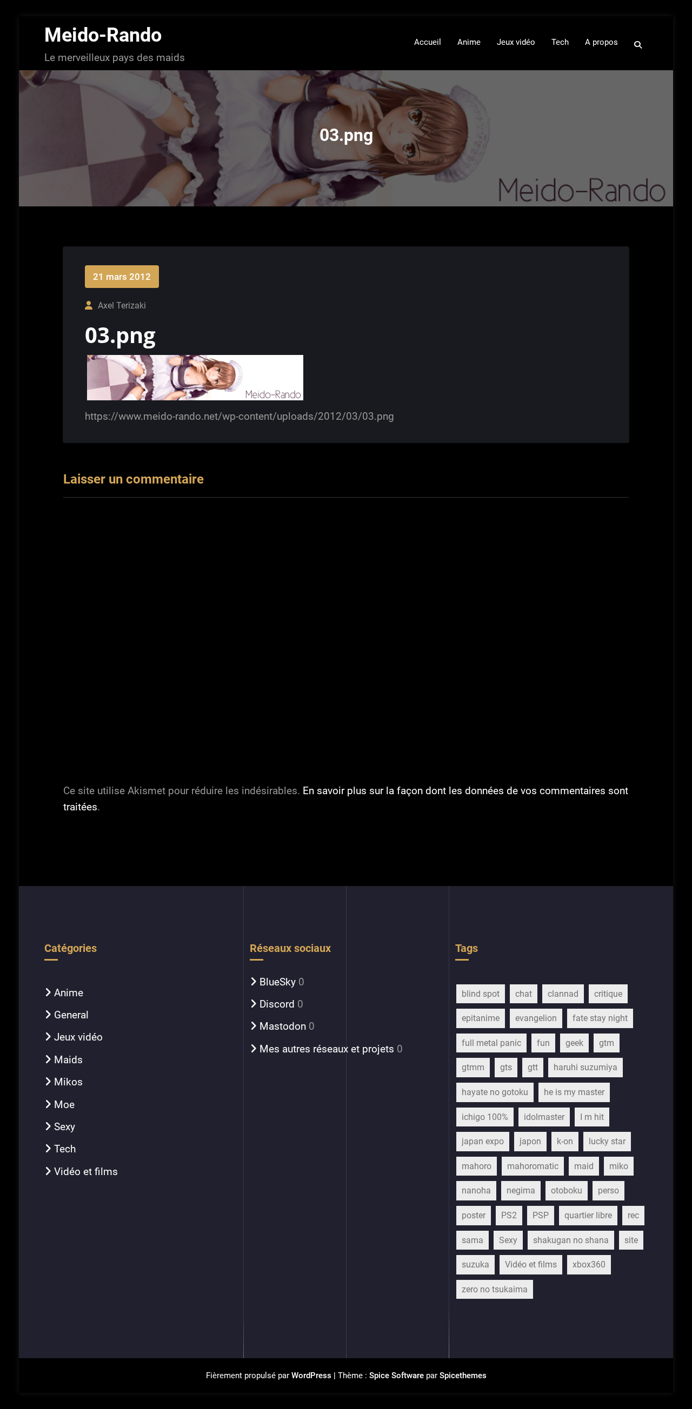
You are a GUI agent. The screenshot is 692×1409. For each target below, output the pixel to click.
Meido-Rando (103, 35)
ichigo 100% (485, 1117)
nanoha (476, 1190)
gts (506, 1067)
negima (521, 1190)
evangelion (536, 1018)
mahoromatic (532, 1166)
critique (608, 994)
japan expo (483, 1141)
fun (543, 1043)
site (631, 1240)
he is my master (574, 1092)
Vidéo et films (86, 1171)
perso (608, 1190)
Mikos (68, 1082)
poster (473, 1215)
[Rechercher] (638, 45)
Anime (68, 993)
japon (530, 1141)
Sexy (64, 1127)
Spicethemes (463, 1375)
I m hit (592, 1117)
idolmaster (544, 1117)
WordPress (311, 1375)
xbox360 (589, 1264)
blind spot (481, 994)
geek (574, 1043)
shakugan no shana (571, 1240)
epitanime (481, 1018)
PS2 (509, 1215)
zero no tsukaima (495, 1289)
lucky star (607, 1141)
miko (618, 1166)
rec (633, 1215)
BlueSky (278, 982)
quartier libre (588, 1215)
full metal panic (491, 1043)
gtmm (473, 1067)
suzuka (475, 1264)
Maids (68, 1060)
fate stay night (600, 1018)
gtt (533, 1067)
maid (584, 1166)
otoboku (566, 1190)
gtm (606, 1043)
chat (523, 994)
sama (472, 1240)
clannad (563, 994)
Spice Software (396, 1375)
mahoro (476, 1166)
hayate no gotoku (495, 1092)
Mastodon (283, 1026)
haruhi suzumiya (585, 1067)
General (71, 1015)
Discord (277, 1004)
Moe (64, 1104)
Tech (65, 1149)
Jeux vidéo (78, 1037)
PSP (541, 1215)
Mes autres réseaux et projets (327, 1049)
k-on (565, 1141)
